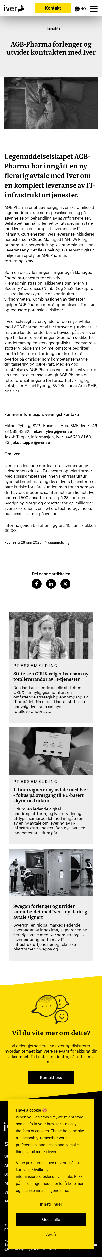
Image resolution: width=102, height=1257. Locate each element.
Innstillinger (51, 1204)
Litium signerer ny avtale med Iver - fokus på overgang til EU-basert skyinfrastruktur (50, 796)
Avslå (51, 1234)
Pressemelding (57, 543)
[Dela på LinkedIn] (51, 584)
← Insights (51, 28)
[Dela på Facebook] (37, 584)
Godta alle (51, 1219)
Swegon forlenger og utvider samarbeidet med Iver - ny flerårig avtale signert (50, 912)
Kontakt (53, 8)
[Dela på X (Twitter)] (65, 584)
